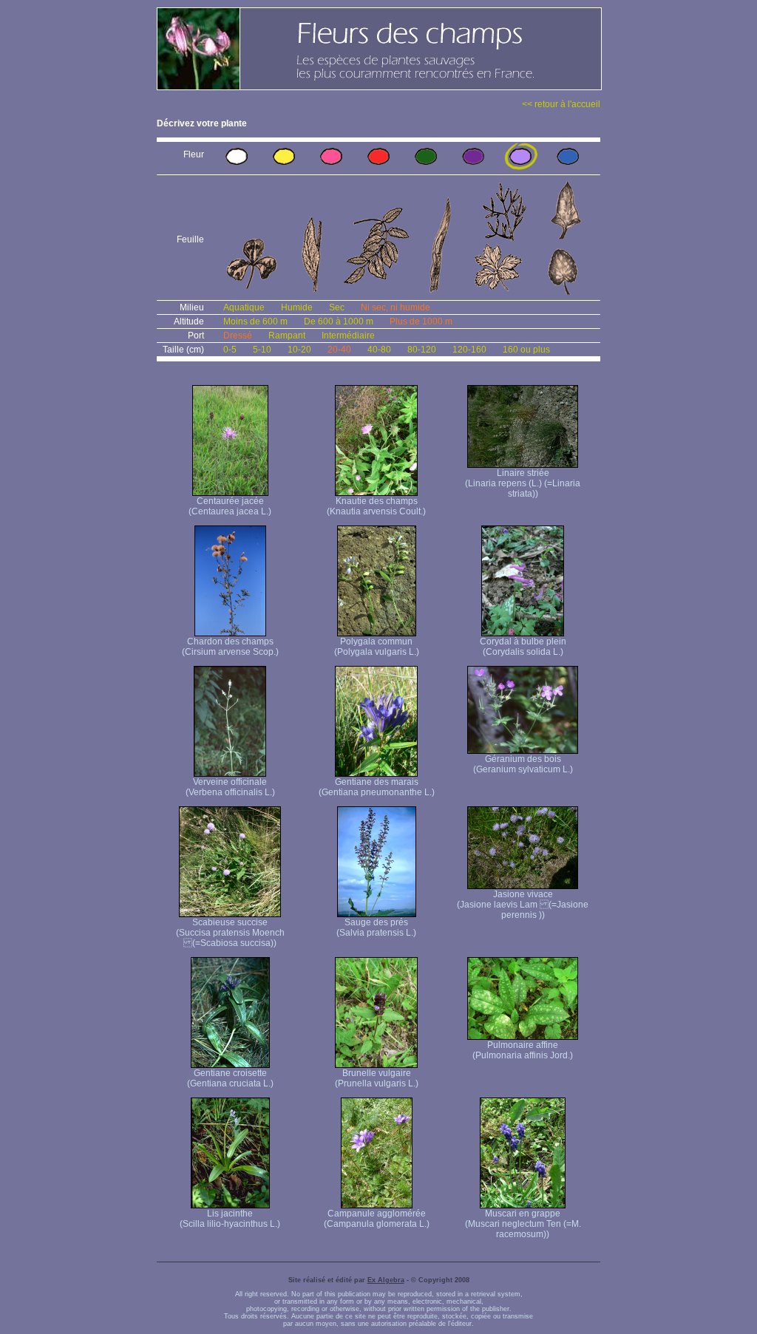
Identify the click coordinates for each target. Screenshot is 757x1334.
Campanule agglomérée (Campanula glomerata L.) (377, 1218)
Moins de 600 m (255, 321)
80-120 (421, 349)
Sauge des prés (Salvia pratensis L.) (376, 927)
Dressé (237, 335)
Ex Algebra (385, 1280)
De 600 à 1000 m (338, 321)
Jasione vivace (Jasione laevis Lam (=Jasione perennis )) (522, 904)
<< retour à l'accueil (561, 104)
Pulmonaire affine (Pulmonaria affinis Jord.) (522, 1050)
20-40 (339, 349)
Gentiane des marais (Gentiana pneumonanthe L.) (377, 787)
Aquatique (244, 307)
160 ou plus (526, 349)
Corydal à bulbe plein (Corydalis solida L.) (523, 646)
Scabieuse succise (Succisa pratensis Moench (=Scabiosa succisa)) (230, 932)
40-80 (379, 349)
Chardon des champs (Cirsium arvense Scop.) (230, 646)
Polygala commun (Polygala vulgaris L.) (376, 646)
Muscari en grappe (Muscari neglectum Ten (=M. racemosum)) (523, 1223)
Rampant (286, 335)
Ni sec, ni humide (395, 307)
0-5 (230, 349)
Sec (336, 307)
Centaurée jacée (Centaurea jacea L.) (230, 506)
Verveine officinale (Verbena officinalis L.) (230, 787)
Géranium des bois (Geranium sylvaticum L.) (523, 764)
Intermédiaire (348, 335)
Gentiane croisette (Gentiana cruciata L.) (230, 1078)
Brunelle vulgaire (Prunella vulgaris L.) (376, 1078)
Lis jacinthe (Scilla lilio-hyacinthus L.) (230, 1218)
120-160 (469, 349)
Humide (297, 307)
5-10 (262, 349)
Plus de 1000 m (421, 321)
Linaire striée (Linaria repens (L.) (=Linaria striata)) (522, 483)
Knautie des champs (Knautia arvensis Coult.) (376, 506)
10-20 (299, 349)
